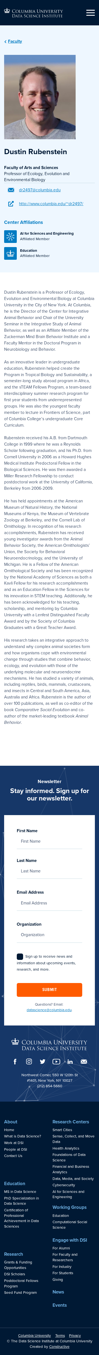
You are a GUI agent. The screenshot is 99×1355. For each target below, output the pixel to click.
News (58, 1292)
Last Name (27, 860)
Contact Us (13, 1156)
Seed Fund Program (20, 1292)
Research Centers (71, 1122)
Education (14, 1184)
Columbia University (34, 1335)
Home (9, 1130)
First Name (27, 830)
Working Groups (70, 1207)
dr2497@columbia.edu (40, 190)
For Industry (62, 1267)
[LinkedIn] (70, 1062)
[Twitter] (43, 1061)
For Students (63, 1273)
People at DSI (15, 1149)
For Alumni (61, 1248)
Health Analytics (66, 1148)
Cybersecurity (64, 1185)
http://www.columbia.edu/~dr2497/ (51, 203)
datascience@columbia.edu (49, 1010)
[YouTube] (56, 1061)
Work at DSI (13, 1143)
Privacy (75, 1335)
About (10, 1122)
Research (13, 1254)
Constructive (59, 1347)
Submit (49, 990)
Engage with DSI (70, 1240)
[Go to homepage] (33, 12)
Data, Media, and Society (73, 1179)
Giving (58, 1280)
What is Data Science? (22, 1136)
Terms (60, 1335)
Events (60, 1305)
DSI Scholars (14, 1274)
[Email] (84, 1062)
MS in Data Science (20, 1192)
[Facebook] (15, 1062)
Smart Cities (62, 1130)
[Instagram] (29, 1061)
